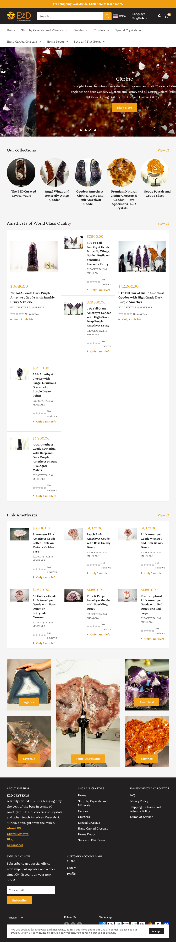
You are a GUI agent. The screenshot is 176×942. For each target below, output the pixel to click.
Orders (71, 868)
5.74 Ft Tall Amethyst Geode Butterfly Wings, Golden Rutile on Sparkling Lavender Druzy (98, 253)
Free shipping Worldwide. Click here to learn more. (88, 3)
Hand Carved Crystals (22, 41)
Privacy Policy (139, 801)
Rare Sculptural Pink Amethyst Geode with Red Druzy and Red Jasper (151, 604)
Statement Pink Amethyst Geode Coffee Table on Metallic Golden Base (44, 542)
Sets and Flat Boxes (87, 41)
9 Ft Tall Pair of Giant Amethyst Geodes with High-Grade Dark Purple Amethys (141, 297)
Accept (156, 931)
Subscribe (19, 900)
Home (11, 30)
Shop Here (88, 107)
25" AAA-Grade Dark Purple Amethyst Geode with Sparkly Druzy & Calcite (32, 297)
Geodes (79, 30)
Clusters (100, 30)
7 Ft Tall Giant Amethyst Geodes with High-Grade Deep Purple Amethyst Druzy (99, 316)
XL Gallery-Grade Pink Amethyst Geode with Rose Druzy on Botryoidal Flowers (44, 606)
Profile (71, 873)
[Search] (107, 16)
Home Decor (55, 41)
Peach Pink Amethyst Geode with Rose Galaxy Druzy (99, 540)
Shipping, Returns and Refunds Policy (145, 809)
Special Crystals (126, 30)
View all (164, 150)
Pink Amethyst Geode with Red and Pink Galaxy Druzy (152, 540)
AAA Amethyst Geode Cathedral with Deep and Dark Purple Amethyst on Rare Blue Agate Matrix (45, 457)
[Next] (169, 180)
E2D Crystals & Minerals (27, 307)
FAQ (132, 795)
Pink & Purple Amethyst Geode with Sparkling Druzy (98, 602)
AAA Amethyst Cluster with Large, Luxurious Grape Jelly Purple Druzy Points (44, 384)
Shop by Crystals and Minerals (42, 30)
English (13, 917)
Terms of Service (141, 817)
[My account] (159, 16)
